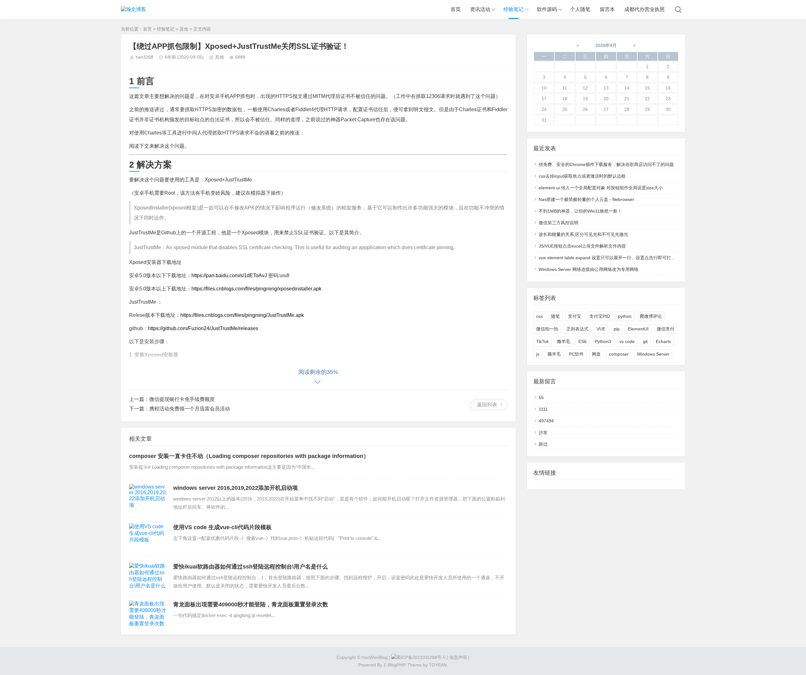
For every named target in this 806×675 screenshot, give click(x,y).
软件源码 (547, 9)
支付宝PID (599, 316)
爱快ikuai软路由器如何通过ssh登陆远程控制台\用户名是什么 (250, 566)
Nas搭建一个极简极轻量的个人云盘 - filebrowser (586, 199)
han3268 (144, 57)
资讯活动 (480, 9)
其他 (183, 28)
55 (541, 397)
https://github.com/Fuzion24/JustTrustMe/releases (203, 328)
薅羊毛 (554, 354)
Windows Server (653, 354)
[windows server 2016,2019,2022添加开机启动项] (148, 497)
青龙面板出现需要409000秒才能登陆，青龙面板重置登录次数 (250, 604)
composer (619, 354)
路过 (543, 444)
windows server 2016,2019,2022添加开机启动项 (235, 488)
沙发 (543, 432)
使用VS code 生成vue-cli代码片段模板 (222, 527)
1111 (543, 409)
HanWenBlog (374, 657)
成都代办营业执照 (644, 9)
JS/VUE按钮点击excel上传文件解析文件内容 (582, 246)
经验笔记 (513, 9)
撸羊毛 (563, 341)
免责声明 (458, 657)
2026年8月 (606, 45)
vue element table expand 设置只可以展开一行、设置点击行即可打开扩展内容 (616, 257)
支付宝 (574, 316)
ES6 (582, 341)
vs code (627, 341)
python (625, 316)
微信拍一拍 (547, 328)
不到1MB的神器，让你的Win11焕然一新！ (580, 211)
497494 (546, 420)
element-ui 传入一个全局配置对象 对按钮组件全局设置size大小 (601, 187)
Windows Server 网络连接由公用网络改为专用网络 (589, 269)
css (539, 316)
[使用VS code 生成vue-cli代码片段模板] (148, 536)
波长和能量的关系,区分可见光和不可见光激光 (583, 234)
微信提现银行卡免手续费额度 (182, 399)
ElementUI (638, 328)
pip (617, 328)
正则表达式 (577, 328)
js (537, 354)
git (645, 341)
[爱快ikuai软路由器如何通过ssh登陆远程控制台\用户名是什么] (148, 576)
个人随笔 (580, 9)
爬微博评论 (651, 316)
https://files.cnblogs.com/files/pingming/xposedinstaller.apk (256, 288)
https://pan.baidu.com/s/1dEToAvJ (229, 275)
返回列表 (487, 404)
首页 (456, 9)
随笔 (555, 316)
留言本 (607, 9)
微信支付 (665, 328)
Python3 (603, 341)
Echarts (663, 341)
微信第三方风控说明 (558, 222)
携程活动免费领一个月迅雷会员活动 (189, 408)
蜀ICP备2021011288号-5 (421, 657)
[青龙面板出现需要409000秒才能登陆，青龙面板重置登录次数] (148, 614)
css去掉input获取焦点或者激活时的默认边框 (582, 176)
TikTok (542, 341)
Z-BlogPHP (394, 664)
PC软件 (576, 354)
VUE (601, 328)
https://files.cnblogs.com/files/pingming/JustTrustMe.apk (242, 315)
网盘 (596, 354)
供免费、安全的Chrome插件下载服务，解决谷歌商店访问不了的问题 (606, 164)
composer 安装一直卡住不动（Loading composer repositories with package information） (249, 456)
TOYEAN (438, 664)
